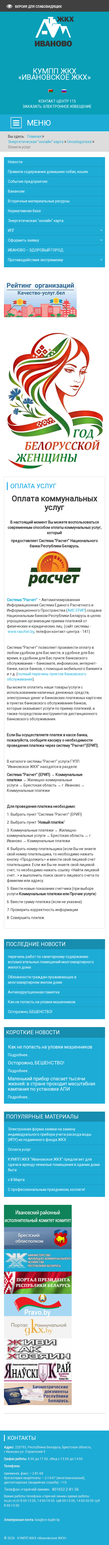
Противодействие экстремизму (35, 260)
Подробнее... (19, 1055)
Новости (15, 162)
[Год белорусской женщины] (54, 400)
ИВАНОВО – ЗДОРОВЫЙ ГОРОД (35, 250)
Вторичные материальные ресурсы (39, 201)
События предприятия (27, 181)
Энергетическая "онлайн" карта (35, 221)
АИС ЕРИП (76, 610)
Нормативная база (24, 211)
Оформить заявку (23, 240)
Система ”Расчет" (22, 600)
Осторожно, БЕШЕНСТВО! (36, 1062)
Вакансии (16, 191)
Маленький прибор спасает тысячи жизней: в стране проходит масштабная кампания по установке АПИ (51, 1084)
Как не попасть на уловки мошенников (50, 1047)
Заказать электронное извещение (57, 106)
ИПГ (11, 230)
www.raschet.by (21, 631)
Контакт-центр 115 (57, 101)
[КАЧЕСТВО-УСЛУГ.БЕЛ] (40, 299)
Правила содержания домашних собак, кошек (48, 172)
